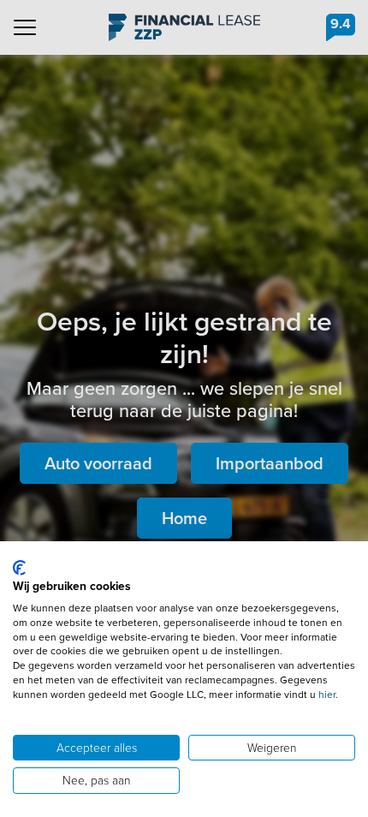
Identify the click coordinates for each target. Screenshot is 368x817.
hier (326, 694)
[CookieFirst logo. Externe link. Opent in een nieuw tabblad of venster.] (19, 567)
